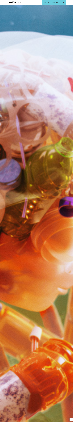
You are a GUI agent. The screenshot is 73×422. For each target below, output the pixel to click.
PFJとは (48, 2)
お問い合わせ (63, 2)
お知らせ (44, 2)
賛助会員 (57, 2)
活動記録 (53, 2)
